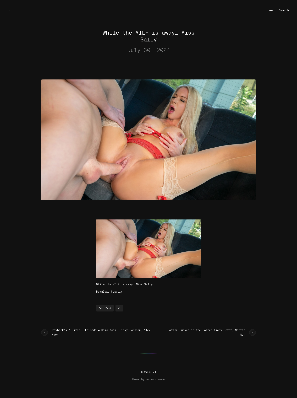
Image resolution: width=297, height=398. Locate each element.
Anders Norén (156, 379)
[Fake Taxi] (148, 277)
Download (102, 291)
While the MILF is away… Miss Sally (124, 284)
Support (117, 291)
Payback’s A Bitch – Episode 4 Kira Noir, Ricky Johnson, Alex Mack (101, 332)
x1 (10, 10)
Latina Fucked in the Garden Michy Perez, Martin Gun (206, 332)
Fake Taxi (105, 308)
